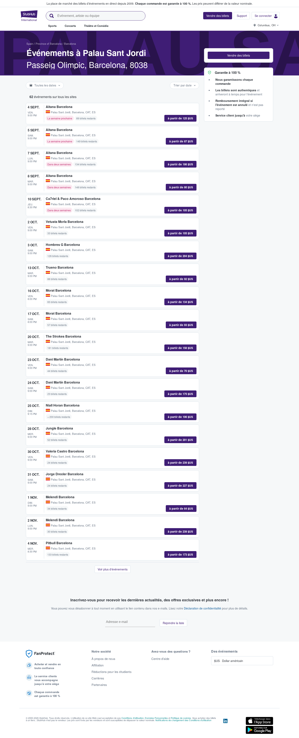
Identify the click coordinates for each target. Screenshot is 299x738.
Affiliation (98, 665)
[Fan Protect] (40, 654)
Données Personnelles (156, 717)
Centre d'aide (160, 658)
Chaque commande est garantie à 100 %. (163, 3)
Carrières (98, 678)
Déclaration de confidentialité (202, 608)
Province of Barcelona (49, 44)
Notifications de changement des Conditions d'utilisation (183, 720)
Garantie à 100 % (227, 72)
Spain (29, 44)
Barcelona (70, 44)
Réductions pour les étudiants (112, 671)
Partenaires (99, 684)
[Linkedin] (225, 726)
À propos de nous (103, 658)
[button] (239, 55)
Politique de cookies (181, 717)
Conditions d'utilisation (132, 717)
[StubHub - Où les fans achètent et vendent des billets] (29, 15)
